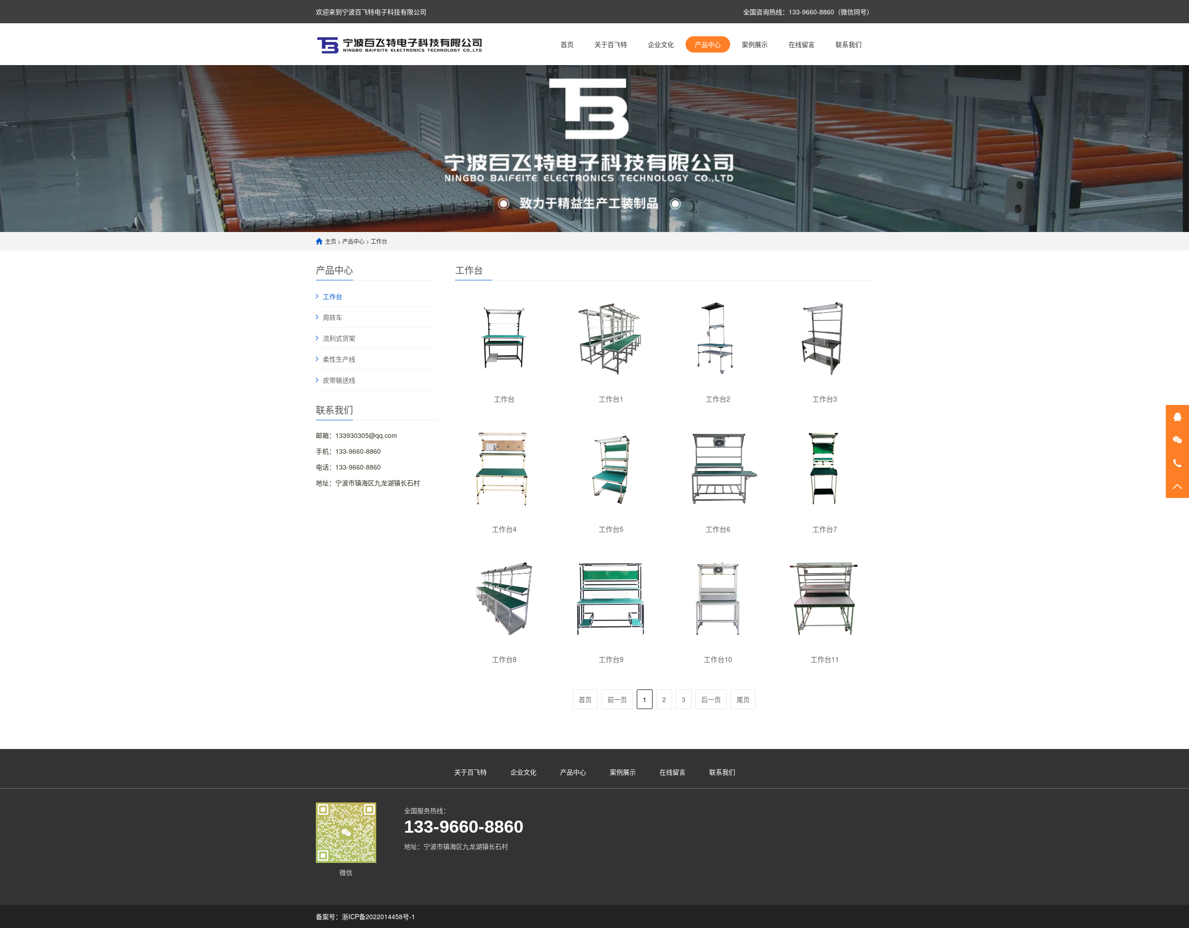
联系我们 (849, 44)
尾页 (743, 699)
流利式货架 (339, 338)
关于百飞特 (610, 44)
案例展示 (755, 44)
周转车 (332, 317)
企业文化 (661, 44)
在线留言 (802, 44)
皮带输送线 (339, 379)
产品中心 (708, 44)
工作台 (379, 241)
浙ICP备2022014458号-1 (378, 916)
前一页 (617, 699)
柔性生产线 (339, 359)
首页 (567, 44)
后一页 (711, 699)
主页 (330, 241)
